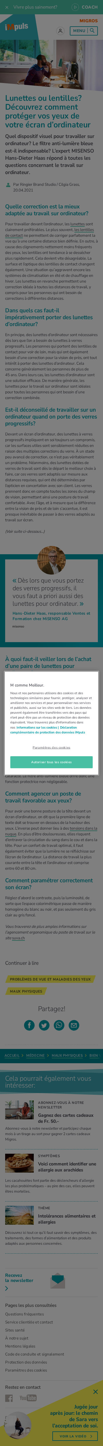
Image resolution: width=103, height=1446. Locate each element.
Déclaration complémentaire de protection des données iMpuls (47, 729)
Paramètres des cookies (51, 747)
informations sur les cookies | (38, 727)
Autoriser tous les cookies (51, 762)
